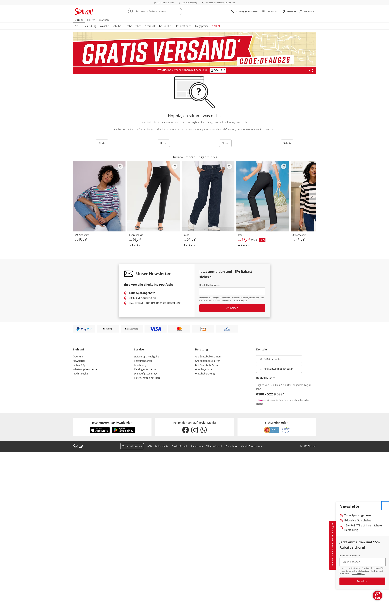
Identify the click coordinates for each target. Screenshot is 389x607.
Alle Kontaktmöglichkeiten (278, 368)
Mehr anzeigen (358, 573)
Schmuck (150, 26)
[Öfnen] (311, 70)
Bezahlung (140, 365)
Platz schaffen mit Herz (147, 377)
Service (139, 349)
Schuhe (117, 26)
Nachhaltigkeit (81, 373)
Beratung (201, 349)
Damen (79, 20)
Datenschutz (161, 446)
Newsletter (79, 360)
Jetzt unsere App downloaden (112, 422)
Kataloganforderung (145, 369)
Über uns (78, 356)
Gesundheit (165, 26)
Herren (91, 20)
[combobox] (161, 11)
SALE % (216, 26)
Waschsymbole (203, 369)
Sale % (287, 143)
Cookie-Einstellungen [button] (252, 446)
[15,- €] (99, 196)
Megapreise (201, 26)
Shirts (102, 143)
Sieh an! (78, 349)
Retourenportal (143, 360)
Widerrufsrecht (214, 446)
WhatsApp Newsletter (85, 369)
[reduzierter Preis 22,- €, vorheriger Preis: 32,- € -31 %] (262, 196)
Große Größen (133, 26)
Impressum (197, 446)
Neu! (77, 26)
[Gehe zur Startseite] (84, 11)
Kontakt (261, 349)
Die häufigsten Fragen (146, 373)
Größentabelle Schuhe (208, 365)
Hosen (163, 143)
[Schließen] (385, 506)
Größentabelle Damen (208, 356)
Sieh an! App (80, 365)
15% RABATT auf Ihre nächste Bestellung (332, 547)
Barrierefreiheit (180, 446)
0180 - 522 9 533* (270, 394)
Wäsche (104, 26)
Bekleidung (90, 26)
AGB (149, 446)
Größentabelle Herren (207, 360)
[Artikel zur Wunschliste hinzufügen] (120, 166)
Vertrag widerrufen (132, 446)
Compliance (231, 446)
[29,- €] (153, 196)
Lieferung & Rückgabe (146, 356)
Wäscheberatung (205, 373)
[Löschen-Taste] (179, 11)
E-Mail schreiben (271, 360)
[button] (312, 196)
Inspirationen (183, 26)
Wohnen (104, 20)
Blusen (225, 143)
